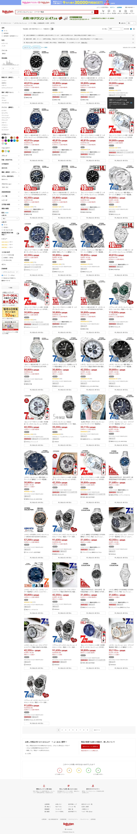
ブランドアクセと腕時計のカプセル (92, 552)
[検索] (96, 12)
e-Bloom (56, 441)
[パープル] (6, 140)
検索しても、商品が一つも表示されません (37, 750)
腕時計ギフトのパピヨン (89, 607)
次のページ (97, 730)
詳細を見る (84, 42)
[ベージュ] (14, 137)
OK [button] (131, 103)
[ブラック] (3, 137)
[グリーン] (8, 140)
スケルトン (5, 125)
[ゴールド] (17, 140)
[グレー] (6, 137)
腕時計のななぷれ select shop (90, 386)
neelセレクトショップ (117, 155)
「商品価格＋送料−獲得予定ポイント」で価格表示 (35, 29)
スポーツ (4, 122)
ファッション (5, 115)
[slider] (1, 65)
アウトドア (5, 120)
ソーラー (4, 80)
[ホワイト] (8, 137)
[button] (130, 7)
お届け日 (4, 222)
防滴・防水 (5, 187)
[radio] (2, 30)
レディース (5, 43)
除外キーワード (6, 280)
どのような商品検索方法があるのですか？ (37, 748)
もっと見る (28, 753)
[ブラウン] (11, 137)
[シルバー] (3, 143)
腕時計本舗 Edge (87, 157)
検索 (11, 72)
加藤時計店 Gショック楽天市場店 (91, 439)
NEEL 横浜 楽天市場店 (60, 495)
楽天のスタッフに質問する (90, 746)
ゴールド (4, 100)
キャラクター (5, 130)
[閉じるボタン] (133, 35)
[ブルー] (14, 140)
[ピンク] (3, 140)
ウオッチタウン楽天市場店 (33, 552)
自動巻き (4, 83)
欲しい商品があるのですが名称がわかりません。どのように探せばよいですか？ (48, 745)
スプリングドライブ (7, 88)
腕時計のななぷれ (115, 214)
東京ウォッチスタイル (32, 609)
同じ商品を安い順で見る (36, 103)
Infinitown (113, 554)
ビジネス (4, 110)
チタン (3, 98)
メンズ (3, 46)
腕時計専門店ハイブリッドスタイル (120, 495)
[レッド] (17, 137)
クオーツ (4, 85)
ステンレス (5, 95)
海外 (7, 212)
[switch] (17, 233)
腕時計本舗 (29, 97)
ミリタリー (5, 127)
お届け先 (4, 215)
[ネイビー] (11, 140)
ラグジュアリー (6, 117)
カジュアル (5, 113)
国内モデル (5, 179)
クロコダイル (5, 102)
